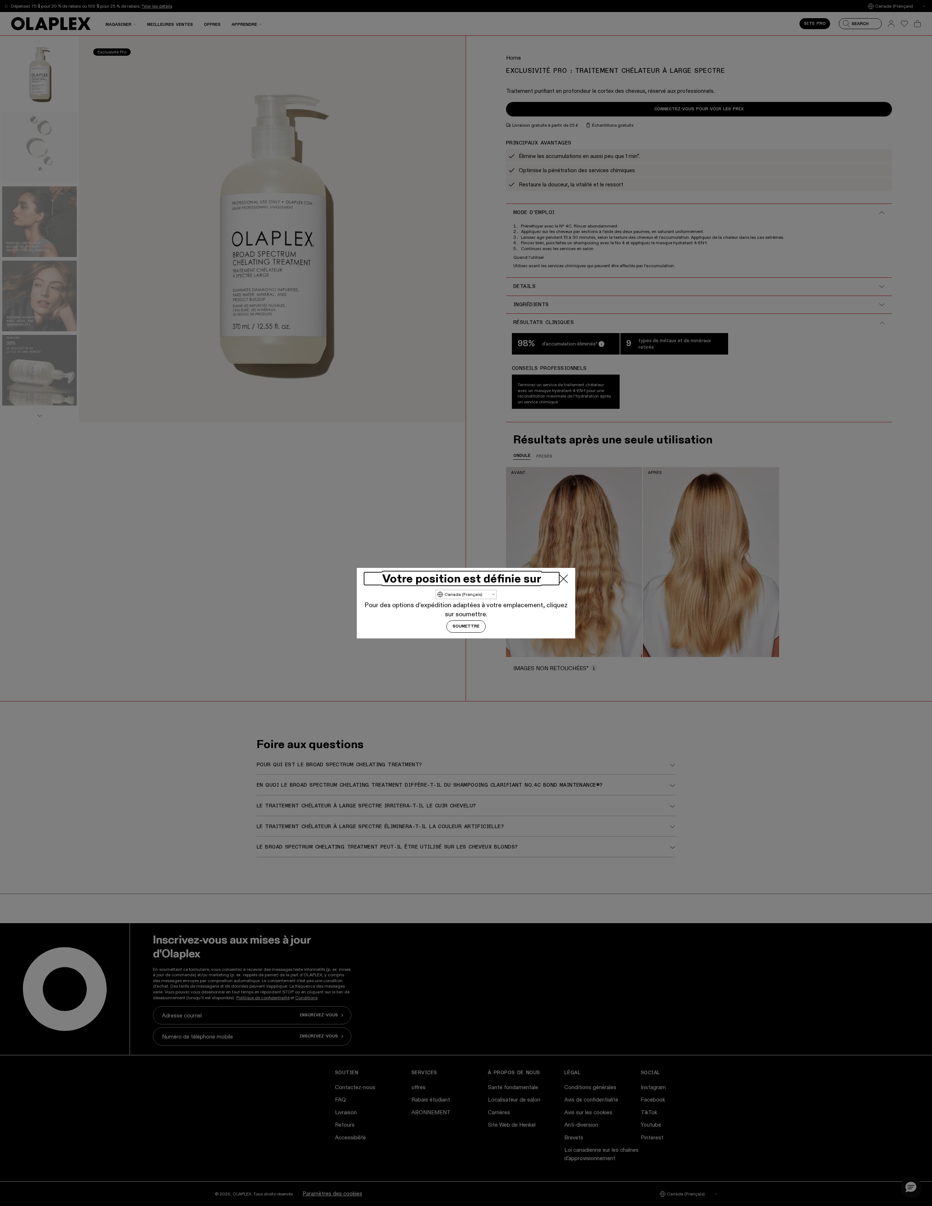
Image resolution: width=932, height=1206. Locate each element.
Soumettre (466, 626)
